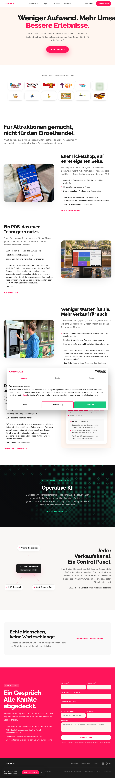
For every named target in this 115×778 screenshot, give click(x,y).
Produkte (32, 3)
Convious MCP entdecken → (57, 511)
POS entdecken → (12, 293)
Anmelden (89, 3)
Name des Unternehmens (71, 692)
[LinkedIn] (103, 764)
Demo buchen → (57, 49)
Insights (45, 3)
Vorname (65, 683)
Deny (25, 405)
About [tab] (91, 378)
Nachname (91, 683)
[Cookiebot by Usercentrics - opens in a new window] (96, 371)
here (25, 395)
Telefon (90, 711)
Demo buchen (103, 3)
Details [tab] (57, 378)
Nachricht (64, 721)
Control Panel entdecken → (16, 449)
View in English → (30, 772)
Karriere (67, 3)
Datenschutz (85, 763)
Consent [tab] (23, 378)
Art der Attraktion (67, 711)
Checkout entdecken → (72, 210)
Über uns (74, 763)
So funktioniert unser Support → (90, 639)
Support (57, 3)
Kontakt (95, 763)
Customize (56, 405)
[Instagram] (107, 764)
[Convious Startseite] (9, 3)
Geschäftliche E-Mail (69, 702)
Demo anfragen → (86, 737)
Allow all (90, 405)
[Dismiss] (42, 772)
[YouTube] (110, 764)
